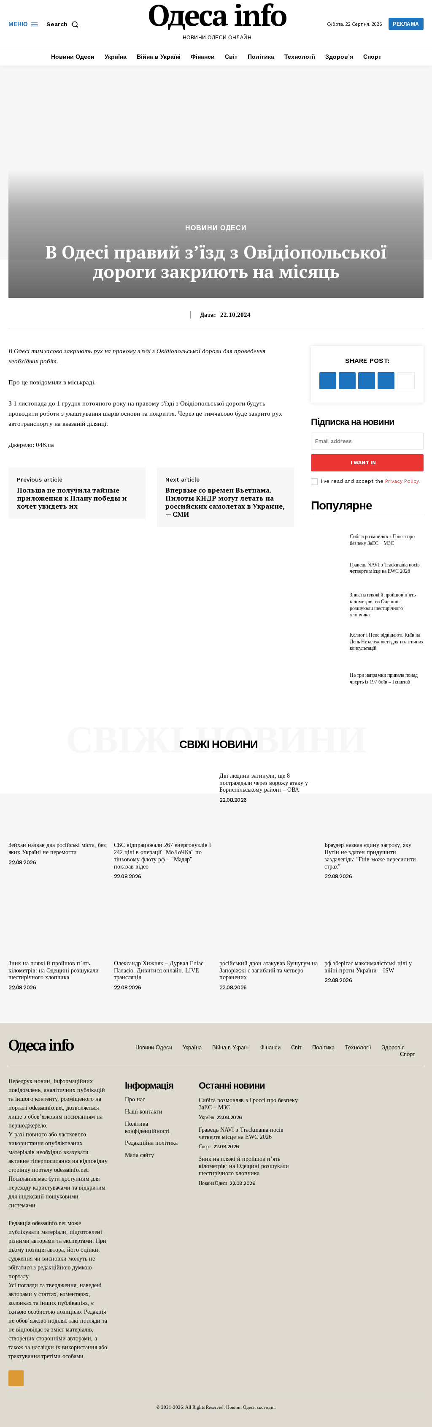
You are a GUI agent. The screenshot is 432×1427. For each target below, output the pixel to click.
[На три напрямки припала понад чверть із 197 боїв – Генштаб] (328, 679)
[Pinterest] (366, 380)
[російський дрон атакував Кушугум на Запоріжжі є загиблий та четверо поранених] (269, 919)
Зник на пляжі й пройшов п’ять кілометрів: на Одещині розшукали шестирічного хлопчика (53, 970)
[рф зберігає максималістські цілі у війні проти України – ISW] (374, 919)
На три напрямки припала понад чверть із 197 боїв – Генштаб (384, 678)
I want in (363, 463)
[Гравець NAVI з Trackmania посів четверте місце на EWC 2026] (328, 568)
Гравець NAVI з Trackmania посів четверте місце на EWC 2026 (385, 568)
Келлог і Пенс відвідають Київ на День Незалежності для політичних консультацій (387, 641)
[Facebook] (327, 380)
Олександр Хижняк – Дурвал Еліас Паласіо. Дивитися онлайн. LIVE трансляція (158, 970)
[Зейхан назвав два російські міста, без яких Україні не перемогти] (58, 801)
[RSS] (16, 1378)
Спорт (205, 1146)
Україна (206, 1117)
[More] (406, 380)
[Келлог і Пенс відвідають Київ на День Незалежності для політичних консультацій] (328, 642)
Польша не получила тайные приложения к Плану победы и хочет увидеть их (72, 498)
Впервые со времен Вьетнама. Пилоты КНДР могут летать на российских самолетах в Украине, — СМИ (224, 502)
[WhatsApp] (386, 380)
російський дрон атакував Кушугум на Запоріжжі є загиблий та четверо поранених (268, 970)
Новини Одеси (216, 228)
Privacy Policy (401, 481)
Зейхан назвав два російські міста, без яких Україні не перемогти (57, 848)
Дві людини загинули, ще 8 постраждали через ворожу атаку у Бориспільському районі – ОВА (263, 783)
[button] (64, 24)
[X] (347, 380)
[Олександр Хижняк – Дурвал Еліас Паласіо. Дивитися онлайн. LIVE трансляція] (163, 919)
